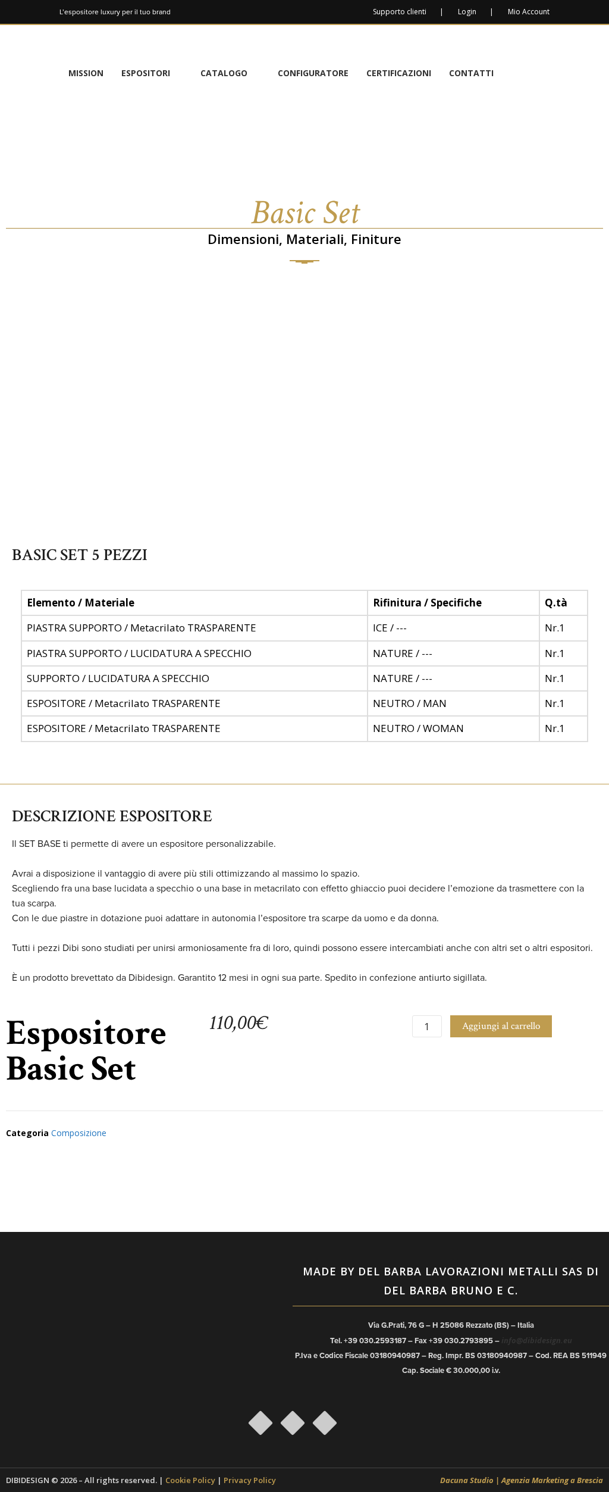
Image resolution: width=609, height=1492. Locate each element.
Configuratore (313, 73)
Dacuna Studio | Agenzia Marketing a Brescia (521, 1480)
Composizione (78, 1132)
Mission (85, 73)
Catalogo (223, 73)
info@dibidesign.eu (536, 1340)
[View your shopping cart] (537, 73)
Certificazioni (398, 73)
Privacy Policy (250, 1480)
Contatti (471, 73)
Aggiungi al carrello (501, 1026)
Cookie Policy (190, 1480)
